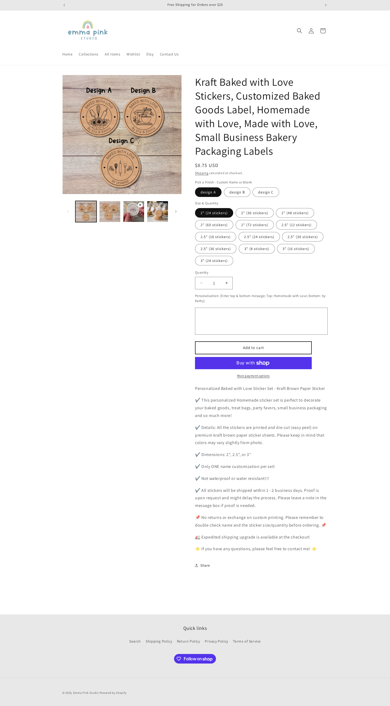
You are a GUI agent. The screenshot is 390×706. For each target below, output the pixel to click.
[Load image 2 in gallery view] (109, 211)
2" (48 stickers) (295, 212)
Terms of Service (247, 641)
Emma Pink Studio (86, 693)
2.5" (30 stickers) (303, 236)
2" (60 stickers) (214, 224)
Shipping (202, 173)
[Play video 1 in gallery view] (133, 211)
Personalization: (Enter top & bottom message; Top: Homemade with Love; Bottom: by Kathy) (260, 298)
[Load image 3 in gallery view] (157, 211)
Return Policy (188, 641)
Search (135, 641)
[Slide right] (176, 211)
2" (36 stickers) (254, 212)
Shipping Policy (159, 641)
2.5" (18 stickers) (216, 236)
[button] (299, 31)
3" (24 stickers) (214, 260)
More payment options (253, 376)
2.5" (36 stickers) (216, 248)
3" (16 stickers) (296, 248)
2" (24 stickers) (214, 212)
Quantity (201, 272)
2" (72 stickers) (254, 224)
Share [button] (205, 565)
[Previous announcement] (64, 5)
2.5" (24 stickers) (259, 236)
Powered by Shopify (113, 693)
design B (237, 192)
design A (208, 192)
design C (266, 192)
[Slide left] (68, 211)
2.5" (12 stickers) (296, 224)
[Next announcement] (326, 5)
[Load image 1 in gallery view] (86, 211)
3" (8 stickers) (256, 248)
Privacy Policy (216, 641)
